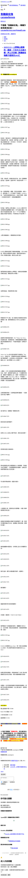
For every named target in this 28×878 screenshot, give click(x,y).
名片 (5, 40)
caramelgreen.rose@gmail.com (13, 30)
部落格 (5, 39)
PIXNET (7, 853)
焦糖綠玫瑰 (4, 751)
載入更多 (3, 774)
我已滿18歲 (3, 875)
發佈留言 (3, 784)
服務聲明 (17, 854)
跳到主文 (3, 21)
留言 (16, 760)
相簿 (5, 37)
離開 (9, 875)
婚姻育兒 (13, 34)
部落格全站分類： (6, 34)
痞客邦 (13, 760)
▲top (2, 771)
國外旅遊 (12, 765)
